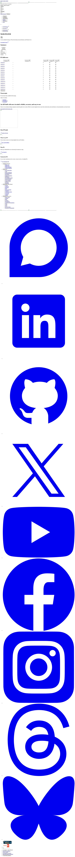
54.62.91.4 (3, 70)
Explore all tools (5, 133)
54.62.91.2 (3, 66)
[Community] (39, 248)
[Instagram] (39, 667)
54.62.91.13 (3, 87)
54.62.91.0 (3, 62)
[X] (39, 470)
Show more (3, 90)
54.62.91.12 (3, 85)
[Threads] (39, 740)
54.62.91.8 (3, 77)
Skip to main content (4, 0)
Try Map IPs (4, 152)
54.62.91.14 (3, 89)
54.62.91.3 (3, 68)
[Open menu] (0, 24)
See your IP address (5, 142)
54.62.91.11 (3, 83)
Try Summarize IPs (5, 161)
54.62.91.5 (3, 72)
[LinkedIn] (39, 321)
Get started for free (3, 42)
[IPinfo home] (28, 210)
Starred (4, 13)
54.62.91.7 (3, 75)
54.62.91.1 (3, 64)
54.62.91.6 (3, 73)
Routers (2, 54)
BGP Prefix (3, 52)
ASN (2, 50)
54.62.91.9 (3, 79)
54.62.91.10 (3, 81)
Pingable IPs (3, 53)
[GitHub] (39, 396)
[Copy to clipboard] (1, 37)
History (1, 13)
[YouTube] (39, 532)
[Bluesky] (39, 808)
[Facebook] (39, 594)
